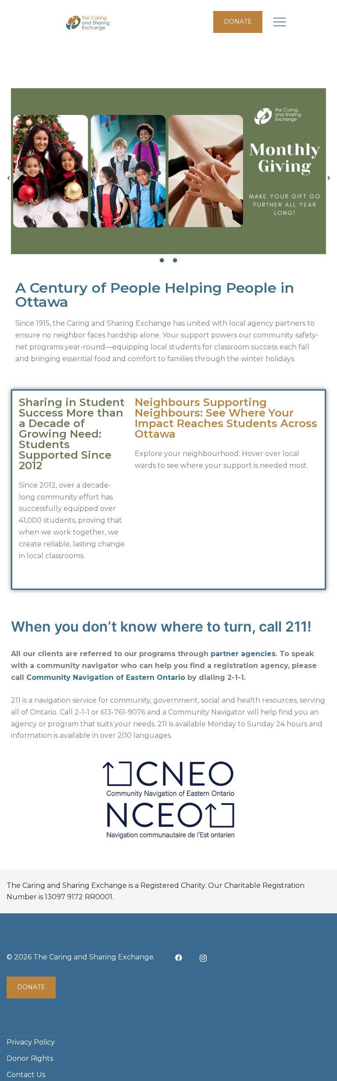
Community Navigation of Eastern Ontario (105, 677)
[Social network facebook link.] (178, 957)
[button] (8, 178)
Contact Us (26, 1074)
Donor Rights (30, 1058)
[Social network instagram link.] (203, 957)
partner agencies (243, 654)
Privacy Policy (31, 1042)
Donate (238, 21)
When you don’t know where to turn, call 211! (161, 626)
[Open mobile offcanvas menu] (279, 22)
